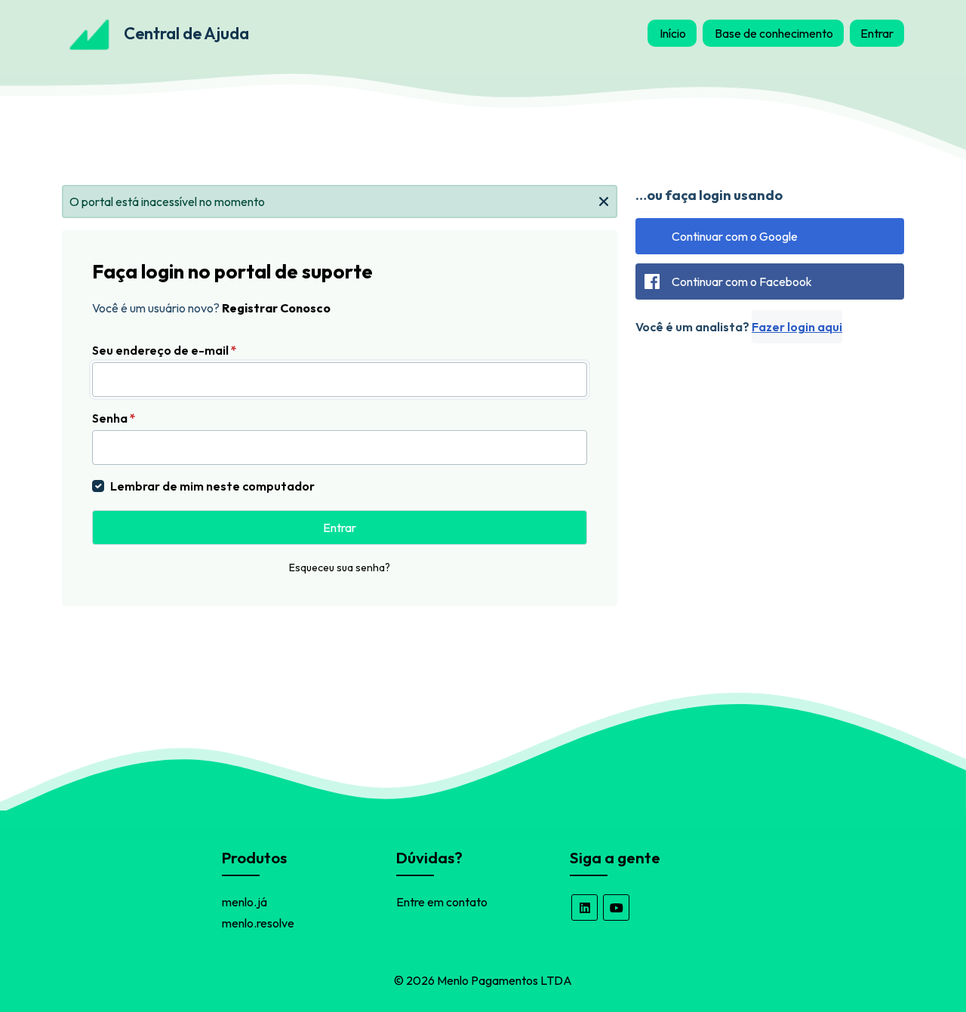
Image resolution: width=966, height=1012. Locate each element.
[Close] (604, 200)
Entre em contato (442, 901)
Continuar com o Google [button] (735, 236)
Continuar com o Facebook (742, 281)
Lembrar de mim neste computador (212, 486)
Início (673, 33)
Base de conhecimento (774, 33)
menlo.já (244, 901)
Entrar (877, 33)
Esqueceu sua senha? (339, 567)
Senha (114, 418)
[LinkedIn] (584, 907)
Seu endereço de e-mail (164, 350)
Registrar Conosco (276, 307)
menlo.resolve (258, 922)
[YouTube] (616, 907)
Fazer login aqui (797, 326)
